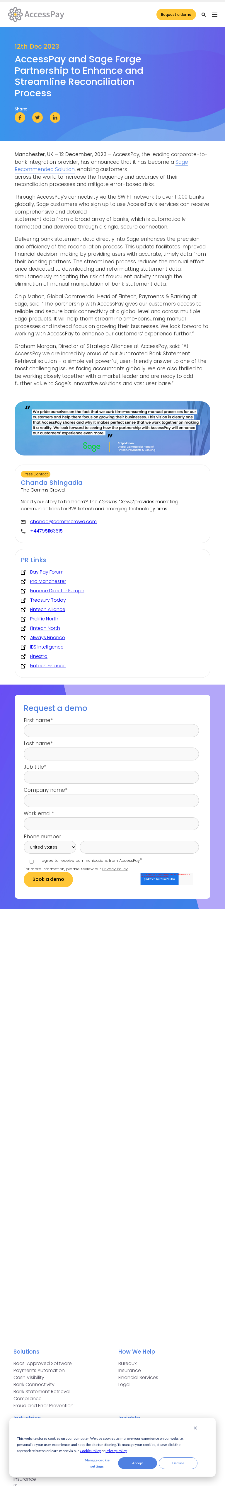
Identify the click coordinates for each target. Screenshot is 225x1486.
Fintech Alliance (47, 609)
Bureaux (127, 1363)
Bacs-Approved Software (42, 1363)
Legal (124, 1384)
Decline (178, 1463)
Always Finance (47, 637)
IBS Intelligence (47, 647)
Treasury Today (48, 600)
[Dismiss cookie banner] (195, 1429)
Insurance (129, 1370)
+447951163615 (46, 531)
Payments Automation (39, 1370)
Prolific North (44, 618)
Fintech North (45, 628)
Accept (137, 1463)
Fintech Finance (48, 665)
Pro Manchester (48, 581)
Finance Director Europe (57, 590)
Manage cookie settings (97, 1463)
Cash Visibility (28, 1377)
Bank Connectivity (33, 1384)
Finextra (38, 656)
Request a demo (176, 14)
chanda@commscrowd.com (63, 521)
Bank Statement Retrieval (41, 1391)
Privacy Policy (116, 1451)
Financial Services (138, 1377)
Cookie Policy (90, 1451)
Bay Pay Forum (47, 572)
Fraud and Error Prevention (43, 1405)
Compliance (27, 1398)
